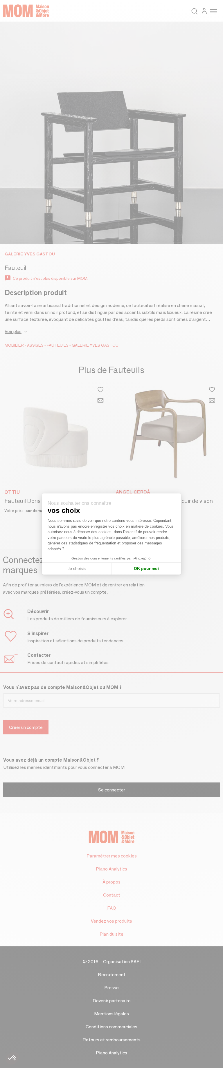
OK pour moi (146, 568)
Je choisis (77, 568)
